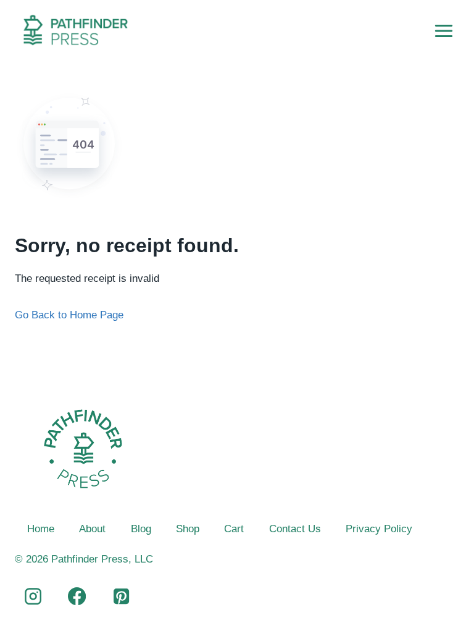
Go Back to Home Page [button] (69, 315)
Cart (234, 529)
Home (40, 529)
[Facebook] (77, 596)
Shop (187, 529)
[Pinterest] (121, 596)
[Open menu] (443, 31)
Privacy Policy (379, 529)
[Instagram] (33, 596)
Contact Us (295, 529)
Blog (141, 529)
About (92, 529)
